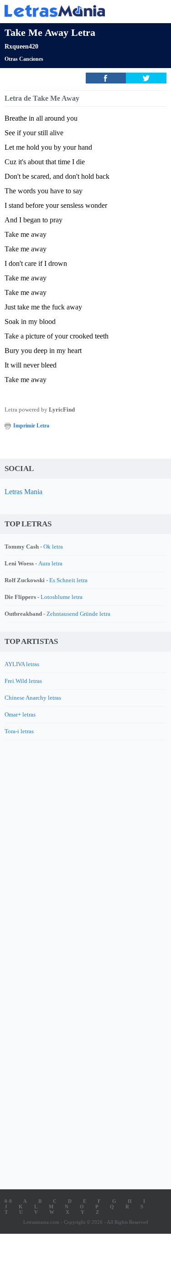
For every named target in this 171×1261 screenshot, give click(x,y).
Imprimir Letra (31, 425)
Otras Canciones (24, 59)
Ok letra (53, 546)
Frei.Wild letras (23, 680)
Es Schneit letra (68, 580)
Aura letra (50, 563)
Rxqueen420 (21, 46)
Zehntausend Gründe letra (78, 613)
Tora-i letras (19, 731)
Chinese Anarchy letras (33, 697)
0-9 (8, 1201)
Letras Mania (23, 492)
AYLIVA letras (22, 664)
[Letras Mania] (72, 11)
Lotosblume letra (62, 597)
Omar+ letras (20, 714)
